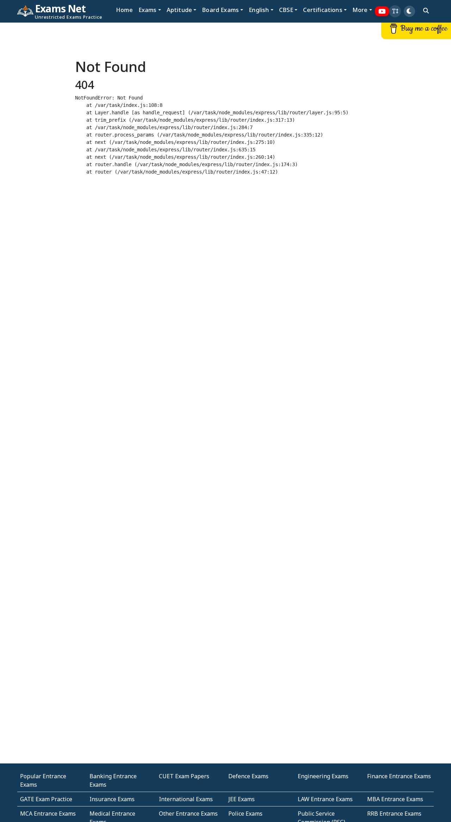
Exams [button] (147, 10)
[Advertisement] (38, 129)
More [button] (360, 10)
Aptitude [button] (179, 10)
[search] (426, 10)
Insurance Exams (112, 799)
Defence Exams (248, 776)
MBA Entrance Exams (395, 799)
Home (124, 10)
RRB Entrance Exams (394, 813)
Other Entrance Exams (188, 813)
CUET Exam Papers (184, 776)
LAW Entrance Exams (325, 799)
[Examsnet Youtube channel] (382, 11)
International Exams (186, 799)
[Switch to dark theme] (409, 11)
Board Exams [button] (220, 10)
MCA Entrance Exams (48, 813)
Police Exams (245, 813)
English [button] (259, 10)
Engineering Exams (323, 776)
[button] (395, 11)
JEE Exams (241, 799)
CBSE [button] (286, 10)
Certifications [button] (322, 10)
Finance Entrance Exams (399, 776)
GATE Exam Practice (46, 799)
